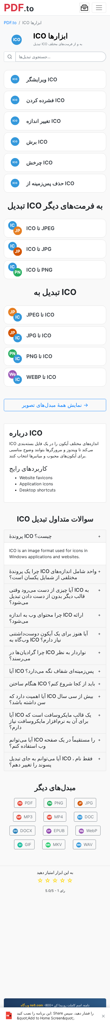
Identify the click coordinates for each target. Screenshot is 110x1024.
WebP (88, 830)
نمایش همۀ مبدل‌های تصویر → (55, 405)
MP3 (24, 816)
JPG (86, 802)
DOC (86, 816)
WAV (85, 844)
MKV (54, 844)
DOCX (23, 830)
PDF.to (10, 22)
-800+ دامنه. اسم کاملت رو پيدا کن (55, 1005)
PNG (55, 802)
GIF (25, 844)
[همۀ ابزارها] (84, 8)
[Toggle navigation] (99, 8)
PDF (25, 802)
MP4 (55, 816)
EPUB (55, 830)
